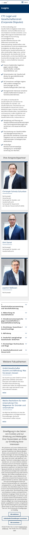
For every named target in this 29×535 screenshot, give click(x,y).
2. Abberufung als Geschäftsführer (8, 314)
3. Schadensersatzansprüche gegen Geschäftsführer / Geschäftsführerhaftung (12, 321)
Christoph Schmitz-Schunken (14, 191)
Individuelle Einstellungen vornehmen (15, 518)
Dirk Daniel (7, 242)
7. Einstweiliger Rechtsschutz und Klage (12, 345)
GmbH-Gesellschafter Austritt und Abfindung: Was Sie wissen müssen (14, 370)
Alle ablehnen (14, 514)
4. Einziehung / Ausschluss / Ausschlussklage (12, 328)
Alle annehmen (14, 522)
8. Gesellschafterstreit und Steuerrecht (11, 351)
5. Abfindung (6, 333)
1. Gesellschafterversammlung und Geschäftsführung (12, 306)
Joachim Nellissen (9, 288)
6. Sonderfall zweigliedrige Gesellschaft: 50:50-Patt (11, 339)
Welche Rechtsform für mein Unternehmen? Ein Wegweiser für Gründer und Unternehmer (14, 404)
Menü (26, 2)
